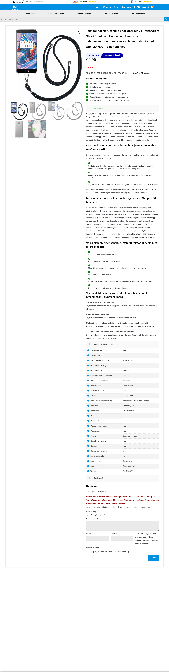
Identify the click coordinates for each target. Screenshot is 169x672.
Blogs (116, 7)
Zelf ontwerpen (138, 14)
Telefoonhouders (83, 14)
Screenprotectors (56, 14)
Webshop (107, 7)
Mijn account (143, 7)
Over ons (126, 7)
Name (89, 534)
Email (114, 534)
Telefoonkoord (111, 14)
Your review (92, 519)
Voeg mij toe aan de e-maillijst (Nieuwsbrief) (109, 552)
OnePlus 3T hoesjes (141, 73)
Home (97, 7)
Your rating (91, 512)
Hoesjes (29, 14)
